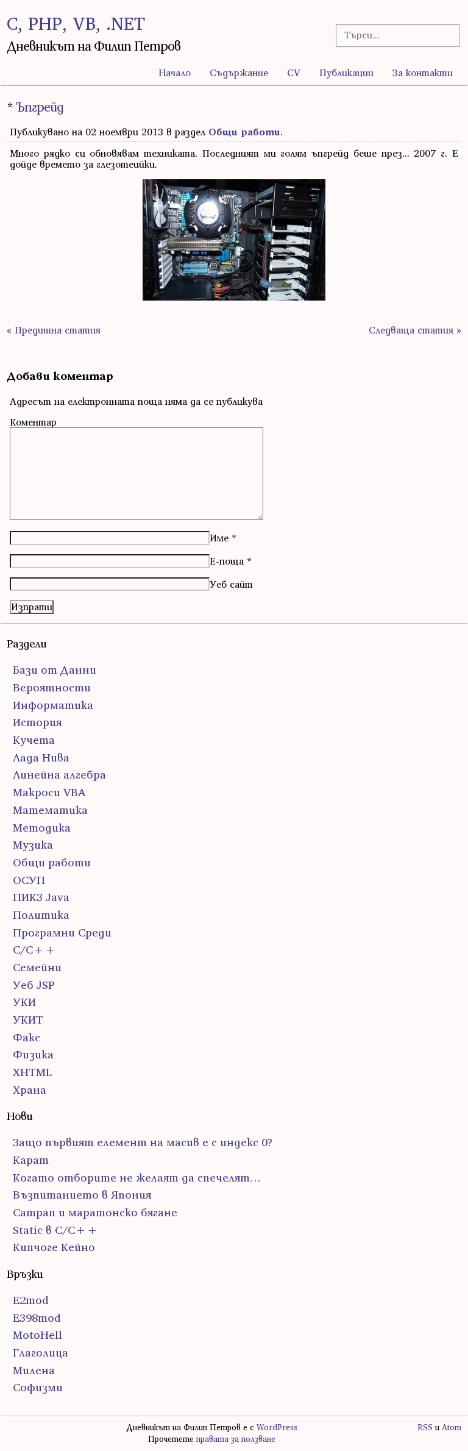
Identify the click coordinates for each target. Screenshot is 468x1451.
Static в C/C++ (55, 1230)
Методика (42, 828)
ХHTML (32, 1072)
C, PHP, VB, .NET (76, 23)
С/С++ (34, 950)
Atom (451, 1427)
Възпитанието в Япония (82, 1195)
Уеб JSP (34, 985)
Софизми (38, 1387)
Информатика (53, 705)
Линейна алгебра (59, 775)
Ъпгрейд (39, 107)
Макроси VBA (49, 792)
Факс (26, 1037)
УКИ (24, 1002)
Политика (41, 915)
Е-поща (227, 561)
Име (219, 538)
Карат (31, 1160)
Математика (50, 810)
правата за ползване (235, 1439)
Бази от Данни (54, 670)
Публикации (346, 72)
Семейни (37, 967)
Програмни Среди (62, 932)
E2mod (31, 1300)
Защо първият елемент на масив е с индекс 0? (142, 1142)
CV (293, 72)
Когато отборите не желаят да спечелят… (137, 1178)
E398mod (37, 1318)
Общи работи (244, 132)
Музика (33, 845)
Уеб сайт (231, 584)
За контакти (422, 72)
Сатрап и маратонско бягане (95, 1212)
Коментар (33, 422)
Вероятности (52, 687)
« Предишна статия (54, 330)
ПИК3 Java (41, 897)
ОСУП (29, 880)
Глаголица (40, 1353)
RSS (425, 1427)
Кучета (34, 740)
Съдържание (239, 72)
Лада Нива (41, 757)
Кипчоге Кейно (54, 1247)
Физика (33, 1054)
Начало (174, 72)
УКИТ (28, 1020)
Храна (29, 1090)
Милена (34, 1370)
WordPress (277, 1427)
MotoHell (37, 1335)
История (37, 722)
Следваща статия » (415, 330)
